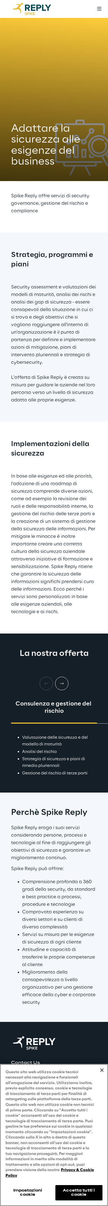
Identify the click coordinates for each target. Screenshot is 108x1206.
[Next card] (61, 683)
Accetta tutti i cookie (79, 1192)
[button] (54, 1063)
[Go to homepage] (37, 9)
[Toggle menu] (99, 9)
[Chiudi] (102, 1070)
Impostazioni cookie (27, 1192)
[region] (54, 1135)
